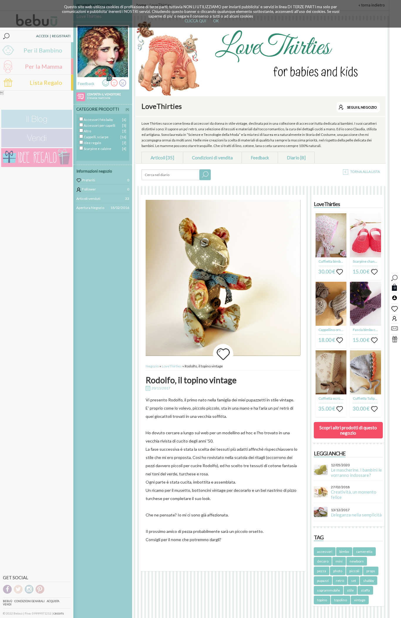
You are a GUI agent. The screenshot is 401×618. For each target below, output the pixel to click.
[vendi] (36, 146)
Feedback (260, 157)
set (353, 580)
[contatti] (394, 328)
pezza (321, 571)
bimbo (344, 551)
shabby (368, 580)
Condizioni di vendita (212, 157)
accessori (324, 551)
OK (216, 20)
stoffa (365, 590)
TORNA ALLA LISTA (365, 171)
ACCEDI (42, 36)
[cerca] (394, 277)
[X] (127, 109)
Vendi (7, 604)
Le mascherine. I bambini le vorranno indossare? (356, 472)
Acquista (53, 601)
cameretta (364, 551)
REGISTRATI (61, 36)
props (370, 571)
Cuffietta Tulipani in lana (371, 398)
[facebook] (7, 592)
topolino (340, 600)
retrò (340, 580)
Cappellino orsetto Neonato (340, 329)
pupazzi (323, 580)
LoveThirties (172, 366)
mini (339, 561)
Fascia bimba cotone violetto (375, 329)
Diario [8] (296, 157)
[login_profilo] (394, 297)
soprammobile (328, 590)
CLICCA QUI (195, 20)
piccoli (354, 571)
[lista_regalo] (394, 339)
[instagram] (29, 592)
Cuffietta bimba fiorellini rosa (341, 261)
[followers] (394, 318)
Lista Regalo (46, 82)
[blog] (36, 126)
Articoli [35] (162, 157)
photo (337, 571)
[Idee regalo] (36, 165)
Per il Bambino (42, 50)
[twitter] (18, 592)
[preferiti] (394, 308)
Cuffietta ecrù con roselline (340, 398)
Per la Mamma (43, 66)
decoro (322, 561)
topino (322, 600)
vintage (359, 600)
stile (350, 590)
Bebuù (7, 601)
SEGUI (362, 107)
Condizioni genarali (29, 601)
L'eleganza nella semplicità (356, 514)
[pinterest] (40, 592)
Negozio (152, 366)
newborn (357, 561)
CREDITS (58, 613)
